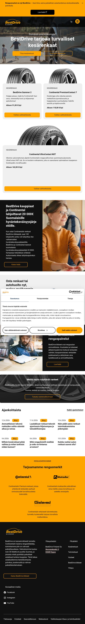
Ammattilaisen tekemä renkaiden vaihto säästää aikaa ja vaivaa (13, 426)
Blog (15, 420)
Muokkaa (41, 330)
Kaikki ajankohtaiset (75, 410)
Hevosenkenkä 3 (52, 549)
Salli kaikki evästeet (69, 330)
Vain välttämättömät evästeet (16, 330)
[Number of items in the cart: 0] (71, 21)
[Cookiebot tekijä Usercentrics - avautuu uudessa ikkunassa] (72, 292)
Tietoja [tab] (70, 298)
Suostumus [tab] (14, 298)
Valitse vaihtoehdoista (22, 115)
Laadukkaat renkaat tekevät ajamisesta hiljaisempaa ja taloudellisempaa (42, 426)
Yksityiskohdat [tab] (42, 298)
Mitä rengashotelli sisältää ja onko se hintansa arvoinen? (42, 444)
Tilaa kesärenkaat (27, 53)
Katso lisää (16, 264)
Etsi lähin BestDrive (57, 53)
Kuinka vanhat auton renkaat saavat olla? (67, 443)
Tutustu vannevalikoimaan (42, 397)
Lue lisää (41, 12)
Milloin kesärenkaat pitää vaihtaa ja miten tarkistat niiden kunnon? (13, 444)
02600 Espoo (50, 552)
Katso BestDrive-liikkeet (20, 576)
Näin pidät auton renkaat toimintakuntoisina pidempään (69, 426)
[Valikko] (77, 21)
